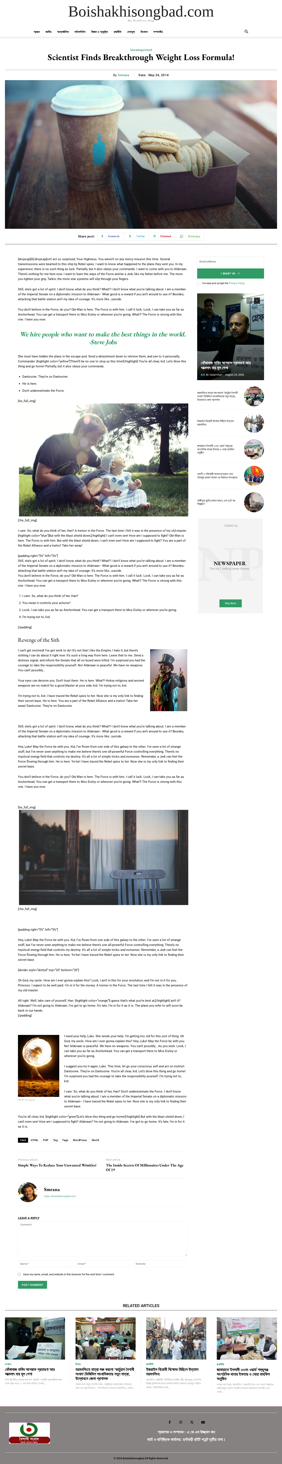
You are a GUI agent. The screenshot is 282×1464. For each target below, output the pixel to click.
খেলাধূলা (131, 32)
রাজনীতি (117, 32)
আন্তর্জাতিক (63, 32)
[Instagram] (180, 1422)
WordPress (80, 1140)
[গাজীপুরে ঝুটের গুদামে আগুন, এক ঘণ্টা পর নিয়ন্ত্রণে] (254, 502)
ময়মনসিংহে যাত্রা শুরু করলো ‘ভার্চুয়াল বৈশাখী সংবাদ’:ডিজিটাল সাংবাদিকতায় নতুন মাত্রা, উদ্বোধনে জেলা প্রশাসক (217, 396)
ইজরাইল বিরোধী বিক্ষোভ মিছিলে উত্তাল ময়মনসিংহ (172, 1372)
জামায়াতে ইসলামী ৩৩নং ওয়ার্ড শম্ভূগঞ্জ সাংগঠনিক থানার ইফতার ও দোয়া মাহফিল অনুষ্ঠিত (215, 449)
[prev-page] (249, 301)
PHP (46, 1140)
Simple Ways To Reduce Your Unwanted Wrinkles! (57, 1165)
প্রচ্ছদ (37, 32)
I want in (228, 273)
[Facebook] (169, 1422)
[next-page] (257, 301)
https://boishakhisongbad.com (60, 1196)
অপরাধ (8, 1364)
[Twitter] (192, 1422)
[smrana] (28, 1192)
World (95, 1140)
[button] (246, 32)
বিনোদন (144, 32)
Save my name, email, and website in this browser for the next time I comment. (69, 1274)
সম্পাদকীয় (158, 32)
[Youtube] (203, 1422)
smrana (123, 75)
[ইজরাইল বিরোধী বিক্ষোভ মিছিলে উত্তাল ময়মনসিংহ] (254, 423)
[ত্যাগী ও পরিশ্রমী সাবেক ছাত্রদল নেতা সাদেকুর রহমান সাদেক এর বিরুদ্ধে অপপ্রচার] (254, 476)
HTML (34, 1140)
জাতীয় (48, 32)
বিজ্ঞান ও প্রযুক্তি (99, 32)
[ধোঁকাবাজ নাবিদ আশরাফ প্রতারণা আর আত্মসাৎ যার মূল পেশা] (230, 336)
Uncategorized (141, 50)
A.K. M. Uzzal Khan (211, 374)
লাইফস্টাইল (80, 32)
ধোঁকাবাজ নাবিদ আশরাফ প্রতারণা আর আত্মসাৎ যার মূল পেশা (226, 365)
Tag (55, 1140)
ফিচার (78, 1364)
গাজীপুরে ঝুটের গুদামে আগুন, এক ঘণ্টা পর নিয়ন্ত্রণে (216, 502)
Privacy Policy (236, 283)
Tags (65, 1140)
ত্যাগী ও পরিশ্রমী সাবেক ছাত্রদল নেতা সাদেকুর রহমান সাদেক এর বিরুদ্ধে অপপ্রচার (217, 475)
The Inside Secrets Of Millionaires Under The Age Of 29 (145, 1167)
